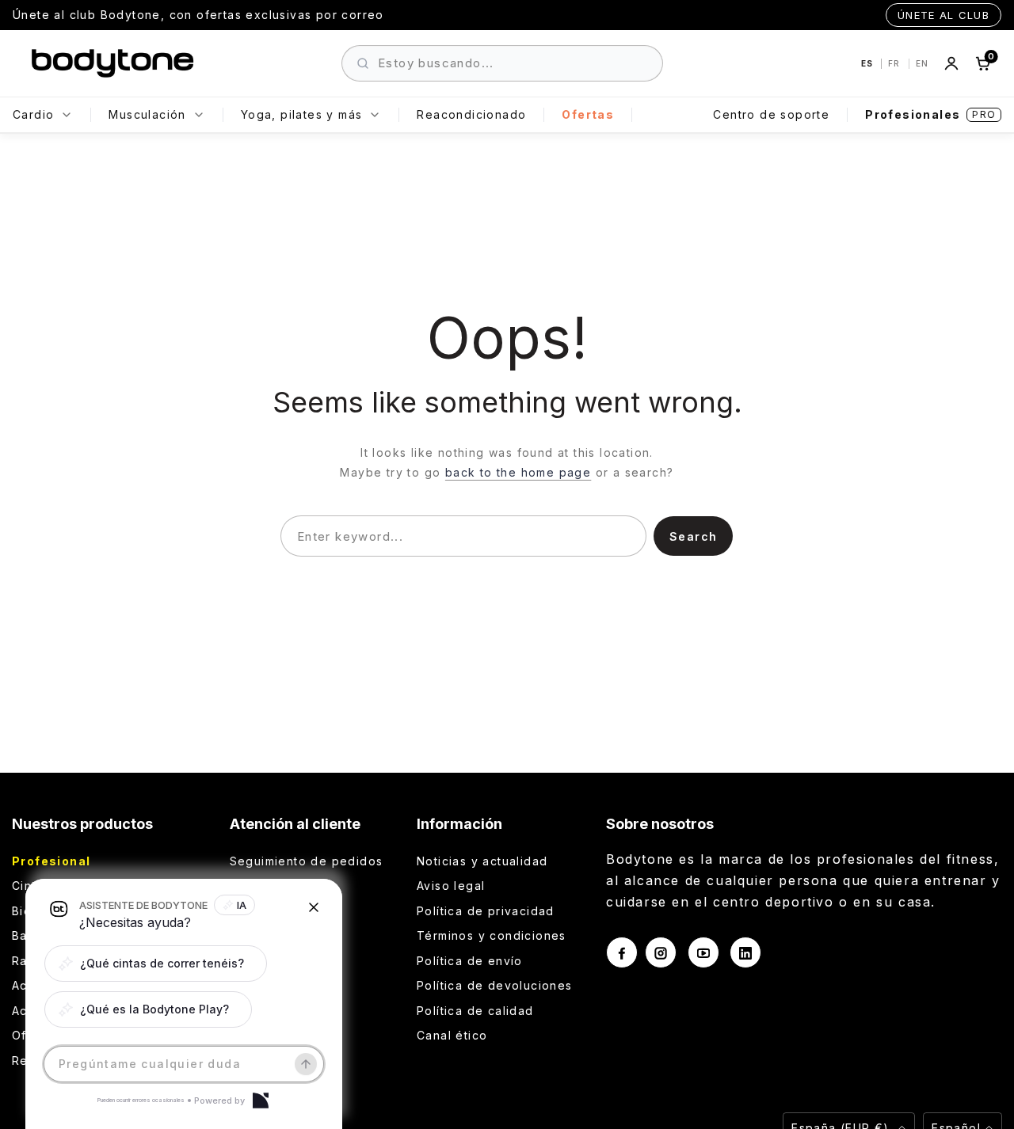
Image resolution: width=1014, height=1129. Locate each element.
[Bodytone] (112, 63)
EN (922, 63)
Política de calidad (475, 1010)
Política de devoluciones (495, 985)
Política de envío (470, 960)
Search (693, 536)
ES (868, 63)
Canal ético (452, 1035)
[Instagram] (661, 952)
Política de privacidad (486, 911)
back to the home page (518, 472)
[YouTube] (703, 952)
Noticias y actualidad (482, 861)
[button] (155, 963)
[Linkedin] (745, 952)
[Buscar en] (362, 63)
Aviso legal (451, 885)
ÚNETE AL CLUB (943, 15)
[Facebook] (622, 952)
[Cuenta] (951, 63)
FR (895, 63)
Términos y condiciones (491, 935)
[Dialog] (260, 1100)
